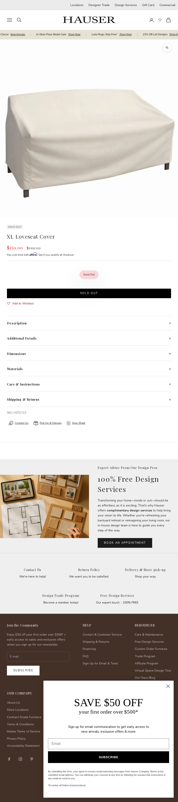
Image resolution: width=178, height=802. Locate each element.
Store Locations (18, 710)
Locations (76, 5)
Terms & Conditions (20, 724)
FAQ (86, 656)
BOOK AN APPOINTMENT (125, 543)
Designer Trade (99, 5)
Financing (89, 649)
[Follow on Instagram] (20, 759)
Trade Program (145, 656)
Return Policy (89, 570)
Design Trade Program (60, 595)
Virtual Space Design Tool (153, 671)
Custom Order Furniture (151, 649)
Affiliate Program (146, 663)
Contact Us (32, 570)
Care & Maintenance (149, 635)
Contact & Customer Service (102, 635)
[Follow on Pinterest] (32, 759)
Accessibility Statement (23, 746)
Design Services (126, 5)
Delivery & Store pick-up (145, 570)
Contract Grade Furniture (24, 717)
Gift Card (148, 5)
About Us (13, 703)
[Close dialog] (168, 686)
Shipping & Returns (96, 642)
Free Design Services (117, 595)
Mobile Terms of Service (23, 731)
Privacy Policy (16, 739)
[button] (20, 303)
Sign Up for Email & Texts (100, 663)
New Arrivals (17, 34)
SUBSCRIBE (108, 757)
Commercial (167, 5)
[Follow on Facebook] (9, 759)
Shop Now (74, 34)
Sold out (89, 293)
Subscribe (23, 670)
